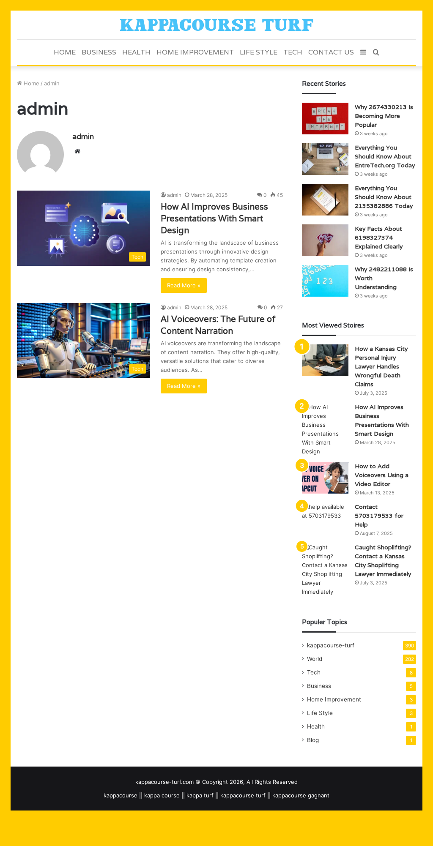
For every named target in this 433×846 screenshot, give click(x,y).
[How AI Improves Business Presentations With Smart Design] (325, 429)
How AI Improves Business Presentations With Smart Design (214, 218)
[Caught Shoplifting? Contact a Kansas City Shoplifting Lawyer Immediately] (325, 569)
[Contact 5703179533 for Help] (325, 518)
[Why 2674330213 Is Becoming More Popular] (325, 118)
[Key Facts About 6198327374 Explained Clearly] (325, 240)
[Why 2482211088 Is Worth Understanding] (325, 281)
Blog (313, 740)
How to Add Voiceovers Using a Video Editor (381, 475)
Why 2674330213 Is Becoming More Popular (384, 115)
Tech (292, 52)
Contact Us (331, 52)
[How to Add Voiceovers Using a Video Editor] (325, 478)
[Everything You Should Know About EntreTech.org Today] (325, 159)
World (314, 658)
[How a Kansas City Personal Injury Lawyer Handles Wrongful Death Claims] (325, 360)
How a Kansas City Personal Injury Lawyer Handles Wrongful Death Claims (381, 366)
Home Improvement (195, 52)
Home (65, 52)
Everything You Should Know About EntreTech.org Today (385, 156)
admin (83, 136)
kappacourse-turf (330, 645)
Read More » (183, 285)
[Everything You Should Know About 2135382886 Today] (325, 200)
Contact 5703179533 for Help (379, 515)
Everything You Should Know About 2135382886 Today (384, 197)
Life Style (258, 52)
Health (136, 52)
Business (99, 52)
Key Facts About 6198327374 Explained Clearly (379, 237)
